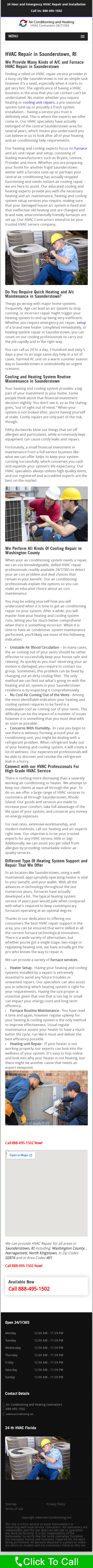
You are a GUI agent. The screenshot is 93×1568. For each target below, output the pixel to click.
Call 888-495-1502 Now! (23, 1143)
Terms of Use (14, 1509)
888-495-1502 (52, 11)
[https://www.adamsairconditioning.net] (46, 26)
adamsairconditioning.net (19, 1414)
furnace (80, 148)
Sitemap (10, 1504)
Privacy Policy (55, 1504)
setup (81, 323)
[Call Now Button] (46, 1561)
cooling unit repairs (39, 103)
